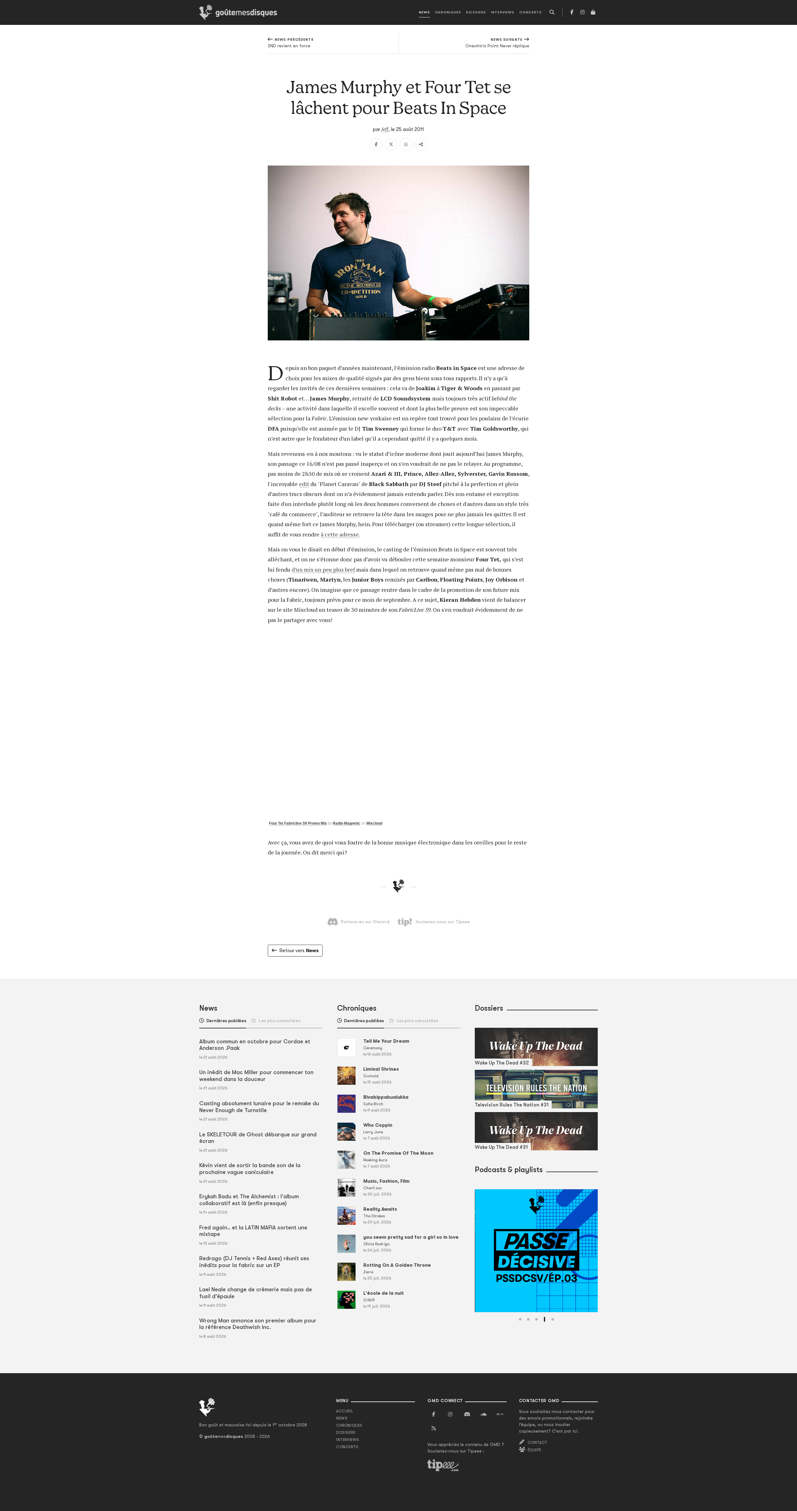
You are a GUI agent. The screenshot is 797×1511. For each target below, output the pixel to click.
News (424, 12)
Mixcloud (374, 823)
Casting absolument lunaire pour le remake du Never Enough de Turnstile (259, 1106)
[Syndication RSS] (433, 1428)
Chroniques (448, 12)
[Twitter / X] (391, 144)
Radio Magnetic (346, 823)
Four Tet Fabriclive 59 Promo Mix (298, 823)
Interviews (502, 12)
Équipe (534, 1450)
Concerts (530, 12)
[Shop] (593, 12)
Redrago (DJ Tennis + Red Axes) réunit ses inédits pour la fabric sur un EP (254, 1261)
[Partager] (421, 144)
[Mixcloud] (500, 1414)
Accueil (344, 1411)
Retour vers (298, 950)
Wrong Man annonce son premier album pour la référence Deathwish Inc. (257, 1324)
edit (304, 484)
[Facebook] (572, 12)
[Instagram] (582, 12)
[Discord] (467, 1414)
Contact (537, 1442)
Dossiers (476, 12)
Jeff (384, 129)
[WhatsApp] (406, 144)
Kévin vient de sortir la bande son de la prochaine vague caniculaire (249, 1168)
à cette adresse (340, 534)
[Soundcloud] (483, 1414)
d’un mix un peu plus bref (323, 569)
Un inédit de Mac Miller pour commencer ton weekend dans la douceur (256, 1075)
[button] (520, 1319)
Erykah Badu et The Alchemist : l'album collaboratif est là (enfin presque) (249, 1199)
